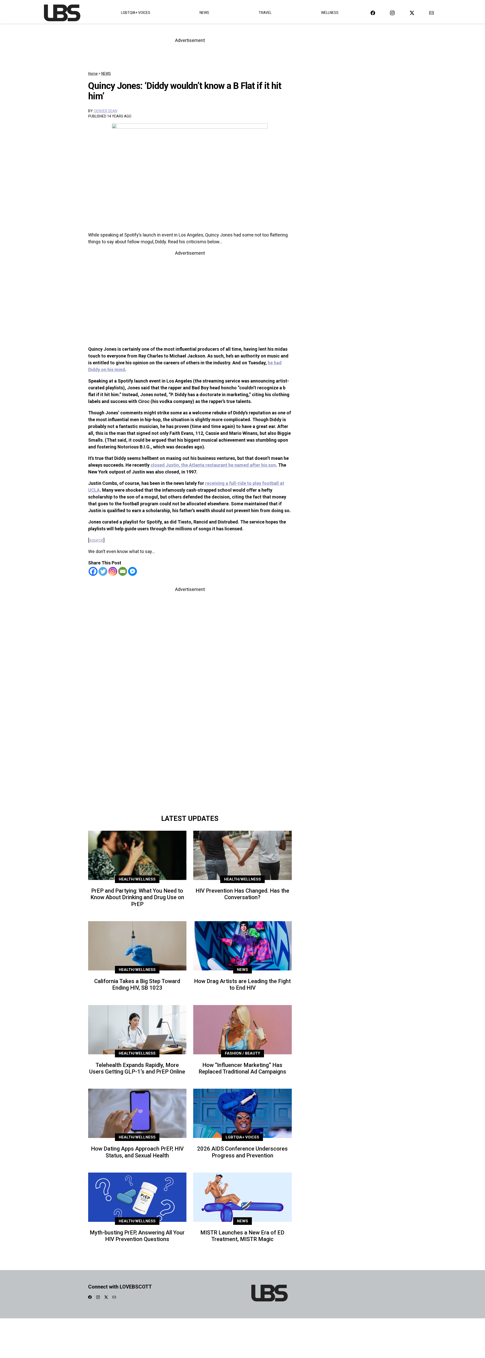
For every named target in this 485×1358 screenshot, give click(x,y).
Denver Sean (105, 111)
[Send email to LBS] (431, 12)
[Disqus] (190, 740)
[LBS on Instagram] (392, 12)
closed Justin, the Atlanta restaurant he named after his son (213, 465)
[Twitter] (103, 571)
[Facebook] (93, 571)
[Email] (122, 571)
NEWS (106, 74)
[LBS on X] (412, 12)
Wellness (329, 13)
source (96, 540)
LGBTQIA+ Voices (135, 13)
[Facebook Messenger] (132, 571)
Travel (265, 13)
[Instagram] (112, 571)
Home (93, 74)
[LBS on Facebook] (373, 12)
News (204, 13)
